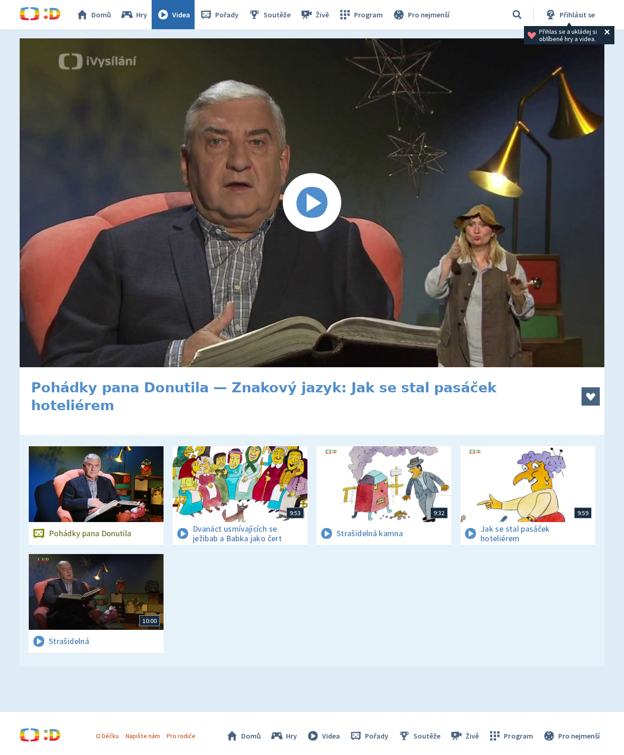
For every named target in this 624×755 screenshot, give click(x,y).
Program (368, 14)
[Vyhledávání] (517, 14)
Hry (141, 14)
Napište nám (142, 736)
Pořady (226, 14)
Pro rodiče (181, 736)
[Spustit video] (312, 202)
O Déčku (107, 736)
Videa (181, 14)
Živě (322, 14)
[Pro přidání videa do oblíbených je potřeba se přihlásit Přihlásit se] (591, 396)
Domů (101, 14)
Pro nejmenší (428, 14)
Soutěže (277, 14)
